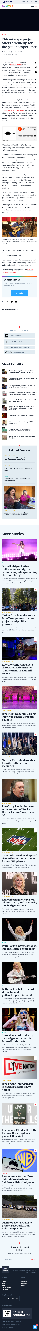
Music (4, 35)
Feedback (24, 1283)
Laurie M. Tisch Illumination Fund (11, 1324)
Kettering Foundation (8, 1327)
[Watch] (19, 599)
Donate (19, 293)
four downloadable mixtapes (13, 110)
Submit (33, 1259)
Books (4, 1127)
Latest (4, 1281)
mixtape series (16, 65)
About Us (24, 1281)
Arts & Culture (9, 455)
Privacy (23, 1285)
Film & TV (5, 1173)
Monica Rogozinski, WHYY (13, 52)
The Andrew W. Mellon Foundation (11, 1321)
